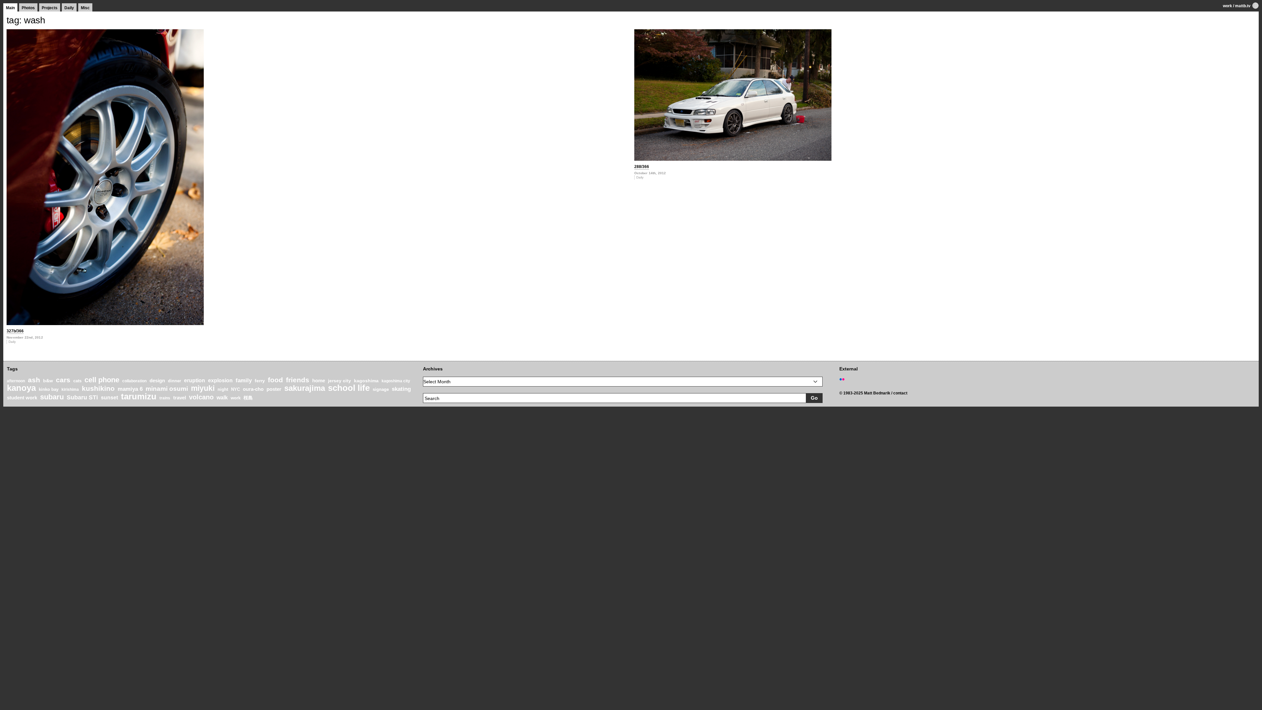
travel (179, 397)
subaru (52, 397)
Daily (69, 8)
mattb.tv (1242, 6)
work (1227, 6)
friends (297, 380)
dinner (174, 380)
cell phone (101, 380)
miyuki (203, 388)
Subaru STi (82, 397)
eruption (194, 380)
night (223, 389)
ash (34, 380)
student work (22, 397)
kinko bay (48, 389)
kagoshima (366, 380)
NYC (235, 389)
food (275, 380)
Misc (85, 8)
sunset (109, 397)
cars (63, 380)
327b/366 (15, 331)
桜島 (248, 397)
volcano (201, 397)
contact (900, 393)
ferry (260, 380)
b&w (48, 380)
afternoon (16, 381)
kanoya (21, 387)
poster (274, 389)
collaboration (134, 381)
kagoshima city (396, 381)
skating (401, 389)
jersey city (339, 380)
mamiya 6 (130, 389)
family (244, 380)
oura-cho (253, 389)
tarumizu (138, 396)
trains (164, 398)
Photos (28, 8)
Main (10, 8)
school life (349, 388)
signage (381, 389)
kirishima (70, 389)
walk (222, 397)
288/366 (641, 166)
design (157, 380)
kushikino (98, 388)
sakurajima (304, 388)
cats (77, 380)
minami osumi (167, 388)
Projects (50, 8)
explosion (220, 380)
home (318, 380)
